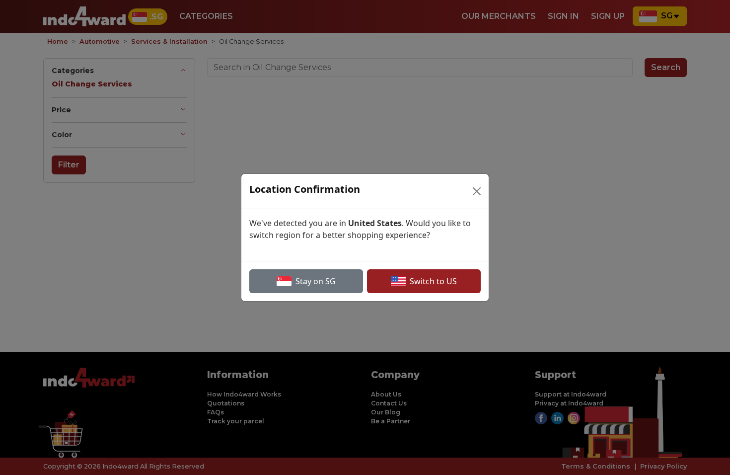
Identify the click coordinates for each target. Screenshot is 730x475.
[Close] (477, 191)
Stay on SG (315, 281)
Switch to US (433, 281)
